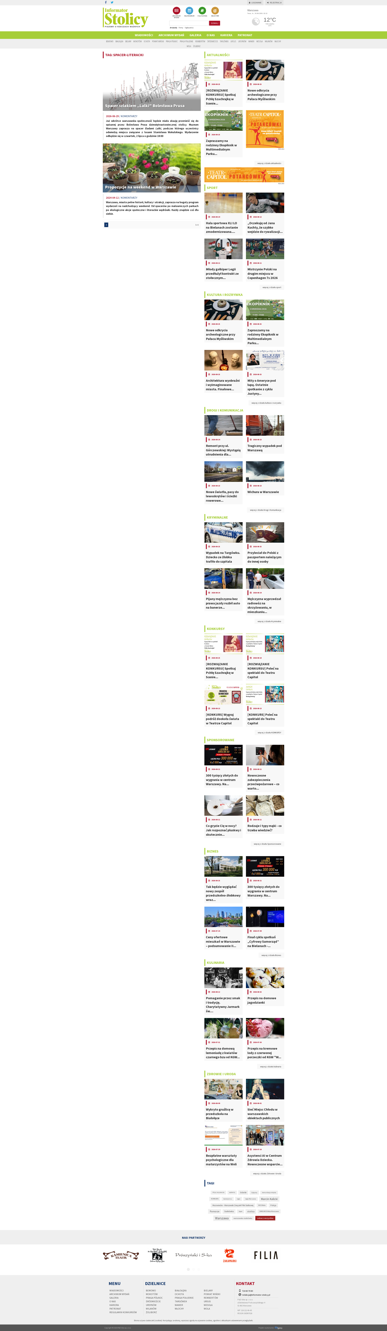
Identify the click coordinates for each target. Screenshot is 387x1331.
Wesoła (259, 41)
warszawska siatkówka (243, 1218)
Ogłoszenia (189, 27)
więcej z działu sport (272, 287)
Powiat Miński (158, 41)
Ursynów (242, 41)
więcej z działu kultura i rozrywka (266, 403)
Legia (238, 1199)
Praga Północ (172, 41)
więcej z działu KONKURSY (269, 732)
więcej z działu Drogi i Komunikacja (265, 510)
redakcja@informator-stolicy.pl (256, 1294)
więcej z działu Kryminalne (269, 621)
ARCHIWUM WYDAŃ (176, 16)
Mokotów (137, 41)
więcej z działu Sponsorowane (267, 844)
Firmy (181, 27)
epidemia (232, 1192)
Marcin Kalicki (269, 1199)
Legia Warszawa (250, 1199)
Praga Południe (186, 41)
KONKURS (214, 1199)
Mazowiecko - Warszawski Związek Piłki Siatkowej (233, 1205)
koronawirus (227, 1199)
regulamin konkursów (123, 1312)
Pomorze (214, 1211)
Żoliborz (196, 46)
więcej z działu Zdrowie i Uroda (267, 1173)
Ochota (147, 41)
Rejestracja (276, 2)
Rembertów (200, 41)
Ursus (233, 41)
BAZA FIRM (215, 16)
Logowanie (256, 2)
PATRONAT (245, 35)
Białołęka (119, 41)
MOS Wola (261, 1205)
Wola (189, 46)
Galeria (195, 35)
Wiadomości (144, 35)
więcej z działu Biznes (271, 955)
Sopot (240, 1211)
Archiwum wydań (171, 35)
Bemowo (109, 41)
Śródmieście (212, 41)
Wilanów (268, 41)
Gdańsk (243, 1192)
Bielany (128, 41)
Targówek (224, 41)
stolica (250, 1211)
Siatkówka (229, 1211)
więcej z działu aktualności (269, 163)
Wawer (251, 41)
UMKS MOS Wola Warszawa (269, 1211)
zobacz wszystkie (265, 1218)
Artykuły (173, 27)
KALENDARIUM (189, 16)
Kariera (226, 35)
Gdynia (254, 1192)
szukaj (214, 23)
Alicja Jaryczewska (218, 1192)
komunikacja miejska (269, 1192)
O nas (211, 35)
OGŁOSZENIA (202, 16)
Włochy (278, 41)
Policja (273, 1205)
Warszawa (222, 1218)
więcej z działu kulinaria (270, 1066)
